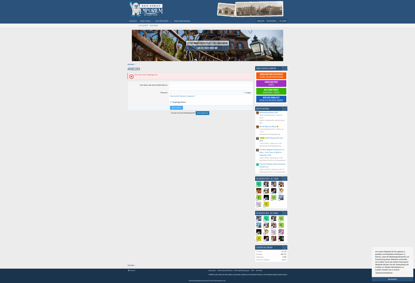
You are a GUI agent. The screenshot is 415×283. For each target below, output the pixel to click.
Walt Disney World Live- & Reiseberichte (272, 160)
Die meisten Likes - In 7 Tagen (267, 213)
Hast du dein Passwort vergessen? (182, 96)
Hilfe (252, 270)
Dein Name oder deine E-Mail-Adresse (153, 85)
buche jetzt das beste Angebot (271, 99)
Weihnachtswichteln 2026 (268, 112)
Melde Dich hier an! (207, 48)
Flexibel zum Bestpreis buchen (271, 75)
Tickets (271, 83)
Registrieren (154, 25)
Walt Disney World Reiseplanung (270, 146)
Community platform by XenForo (207, 280)
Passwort (163, 93)
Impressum (212, 270)
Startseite (133, 21)
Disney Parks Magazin (182, 21)
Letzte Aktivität (143, 25)
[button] (152, 21)
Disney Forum (145, 21)
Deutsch (132, 270)
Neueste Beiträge (262, 108)
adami (284, 260)
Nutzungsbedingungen (241, 270)
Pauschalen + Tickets (271, 91)
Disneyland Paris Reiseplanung (269, 134)
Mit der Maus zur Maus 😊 (269, 127)
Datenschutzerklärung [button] (384, 273)
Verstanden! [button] (392, 279)
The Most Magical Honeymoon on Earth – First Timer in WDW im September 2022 (271, 152)
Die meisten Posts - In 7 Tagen (267, 178)
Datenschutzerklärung (225, 270)
